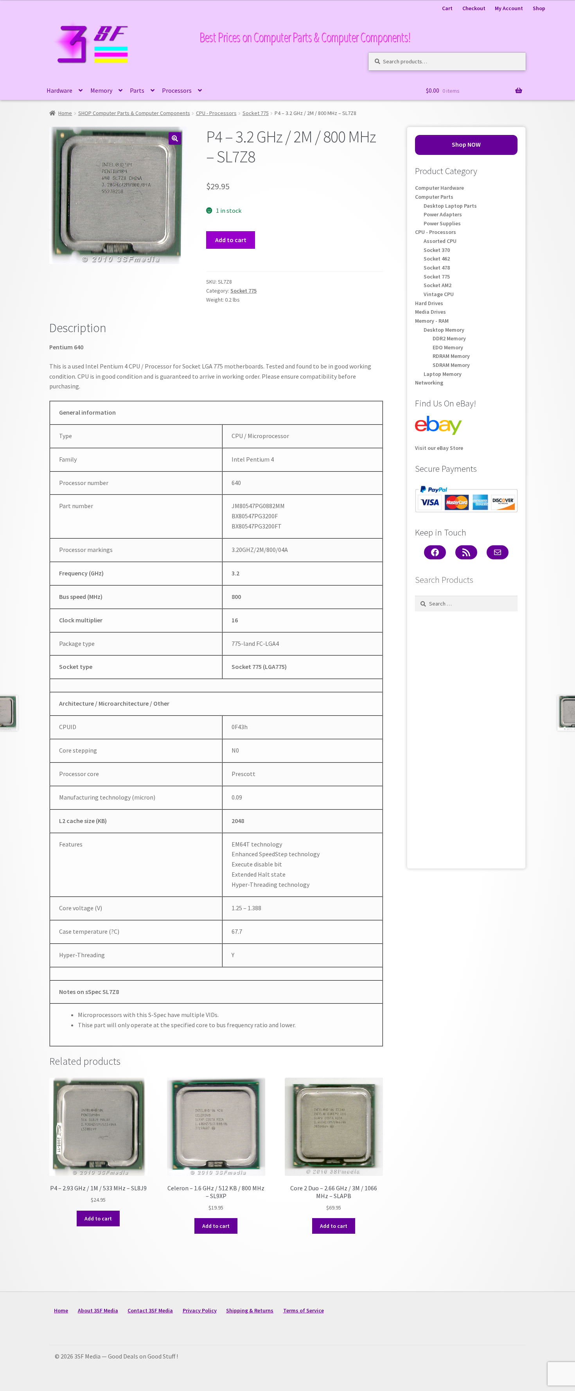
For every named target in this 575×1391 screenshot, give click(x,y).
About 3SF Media (98, 1310)
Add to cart (230, 240)
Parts (137, 90)
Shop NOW (466, 144)
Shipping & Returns (249, 1310)
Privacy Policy (200, 1310)
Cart (447, 8)
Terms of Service (303, 1310)
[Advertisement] (466, 737)
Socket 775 (256, 113)
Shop (539, 8)
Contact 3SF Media (150, 1310)
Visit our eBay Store (439, 447)
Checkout (473, 8)
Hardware (59, 90)
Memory (101, 90)
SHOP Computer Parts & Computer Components (134, 113)
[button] (175, 138)
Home (65, 113)
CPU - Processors (216, 113)
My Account (509, 8)
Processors (177, 90)
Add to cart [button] (98, 1218)
